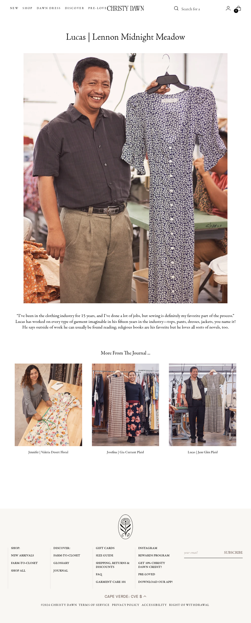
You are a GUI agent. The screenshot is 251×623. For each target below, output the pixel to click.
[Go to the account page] (228, 8)
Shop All (18, 571)
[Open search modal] (176, 8)
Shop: (15, 548)
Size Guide (104, 555)
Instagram (147, 548)
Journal (60, 571)
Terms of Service (94, 605)
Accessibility (154, 605)
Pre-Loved (146, 574)
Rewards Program (154, 555)
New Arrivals (22, 555)
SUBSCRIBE (233, 552)
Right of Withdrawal (189, 605)
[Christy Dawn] (125, 8)
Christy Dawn (64, 605)
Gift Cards (105, 548)
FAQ (99, 574)
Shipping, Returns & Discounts (113, 565)
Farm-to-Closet (24, 563)
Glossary (61, 563)
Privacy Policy (125, 605)
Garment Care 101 (111, 582)
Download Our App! (155, 582)
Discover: (61, 548)
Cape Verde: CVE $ (124, 596)
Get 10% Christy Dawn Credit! (151, 565)
